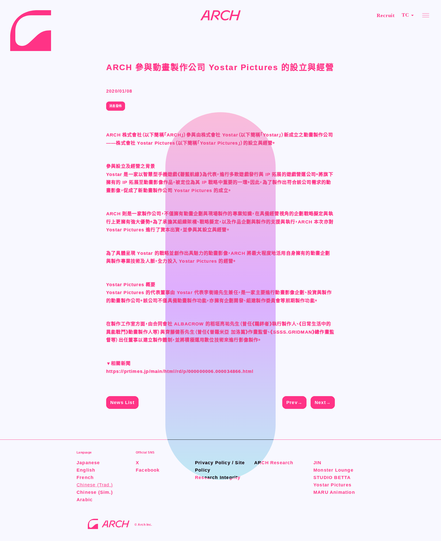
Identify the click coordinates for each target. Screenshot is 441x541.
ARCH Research (273, 462)
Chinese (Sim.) (95, 492)
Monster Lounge (333, 470)
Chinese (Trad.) (95, 484)
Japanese (88, 462)
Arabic (85, 499)
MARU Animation (334, 492)
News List (122, 402)
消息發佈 (115, 106)
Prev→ (294, 402)
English (86, 470)
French (85, 477)
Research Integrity (218, 477)
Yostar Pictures (332, 484)
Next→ (323, 402)
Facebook (148, 470)
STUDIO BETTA (332, 477)
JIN (317, 462)
